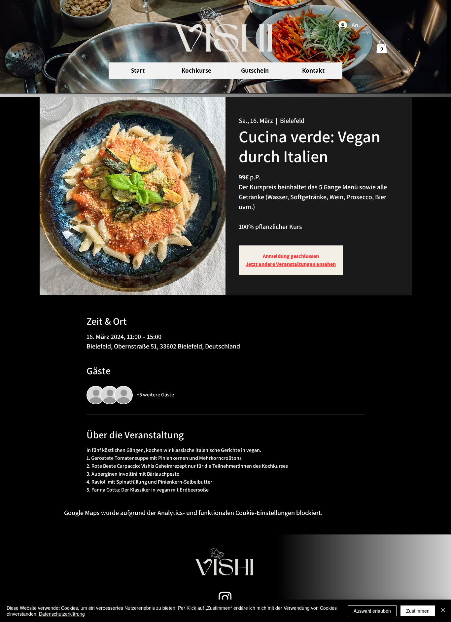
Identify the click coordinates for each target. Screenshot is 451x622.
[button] (381, 46)
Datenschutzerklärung (62, 613)
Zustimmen (418, 610)
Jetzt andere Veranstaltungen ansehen (291, 264)
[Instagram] (225, 597)
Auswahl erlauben (372, 610)
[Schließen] (443, 611)
